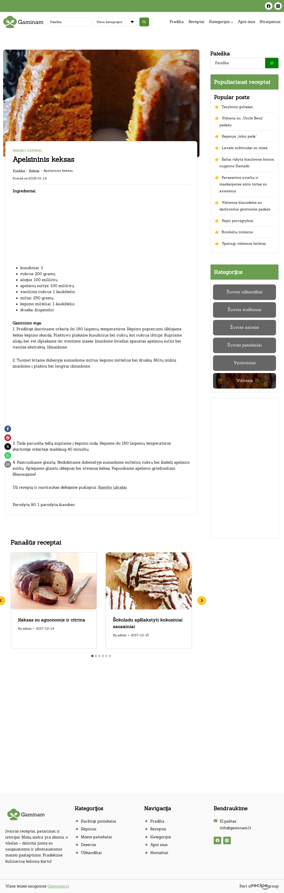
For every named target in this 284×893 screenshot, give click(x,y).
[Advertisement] (101, 232)
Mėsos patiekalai (96, 837)
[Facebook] (268, 6)
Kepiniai (34, 150)
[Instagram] (278, 6)
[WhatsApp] (7, 455)
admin (27, 628)
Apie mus (246, 21)
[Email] (7, 464)
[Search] (271, 63)
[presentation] (54, 581)
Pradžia (177, 21)
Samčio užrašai (112, 487)
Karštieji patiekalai (98, 821)
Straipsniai (270, 21)
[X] (7, 446)
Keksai (19, 150)
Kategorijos (160, 837)
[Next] (201, 600)
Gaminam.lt (58, 886)
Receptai (196, 21)
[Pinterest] (7, 437)
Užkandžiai (91, 852)
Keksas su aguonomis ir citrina (51, 620)
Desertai (88, 844)
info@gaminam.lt (235, 827)
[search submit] (144, 22)
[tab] (92, 656)
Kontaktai (159, 852)
